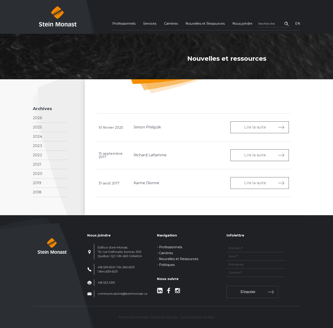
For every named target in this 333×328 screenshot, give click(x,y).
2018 (37, 192)
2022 (37, 155)
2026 (37, 118)
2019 (37, 183)
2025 (37, 127)
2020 (37, 173)
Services (149, 24)
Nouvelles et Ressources (205, 24)
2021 (37, 164)
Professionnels (123, 24)
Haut (328, 298)
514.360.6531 (126, 267)
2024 (37, 136)
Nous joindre (242, 24)
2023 (37, 146)
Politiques (167, 265)
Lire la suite (255, 127)
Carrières (171, 24)
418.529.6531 (106, 267)
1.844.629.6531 (108, 271)
